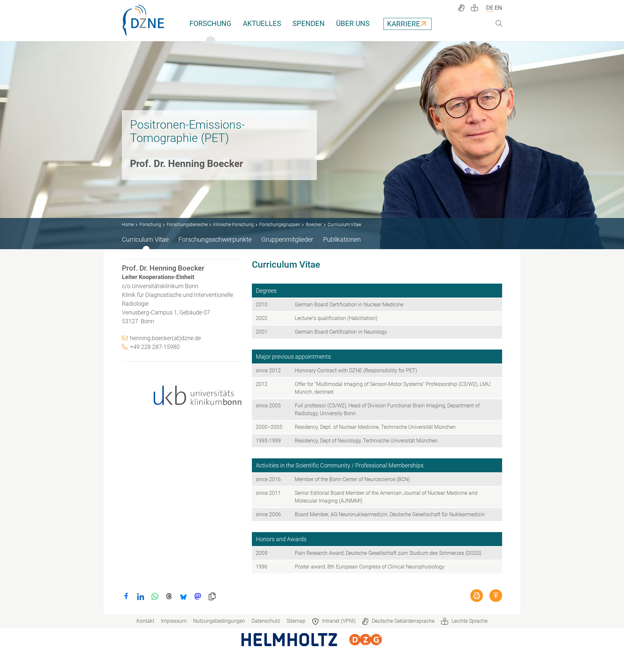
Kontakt (145, 621)
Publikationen (342, 239)
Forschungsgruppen (279, 224)
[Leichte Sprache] (474, 8)
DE (489, 7)
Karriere (403, 24)
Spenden (308, 23)
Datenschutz (266, 621)
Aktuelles (262, 23)
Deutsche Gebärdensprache (403, 621)
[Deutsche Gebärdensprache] (461, 8)
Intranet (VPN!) (339, 621)
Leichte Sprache (469, 621)
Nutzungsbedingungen (219, 621)
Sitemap (296, 621)
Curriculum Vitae (145, 239)
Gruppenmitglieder (287, 239)
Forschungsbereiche (187, 224)
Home (128, 224)
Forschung (210, 23)
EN (498, 7)
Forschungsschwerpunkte (215, 239)
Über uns (353, 23)
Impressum (174, 621)
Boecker (314, 224)
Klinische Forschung (233, 224)
